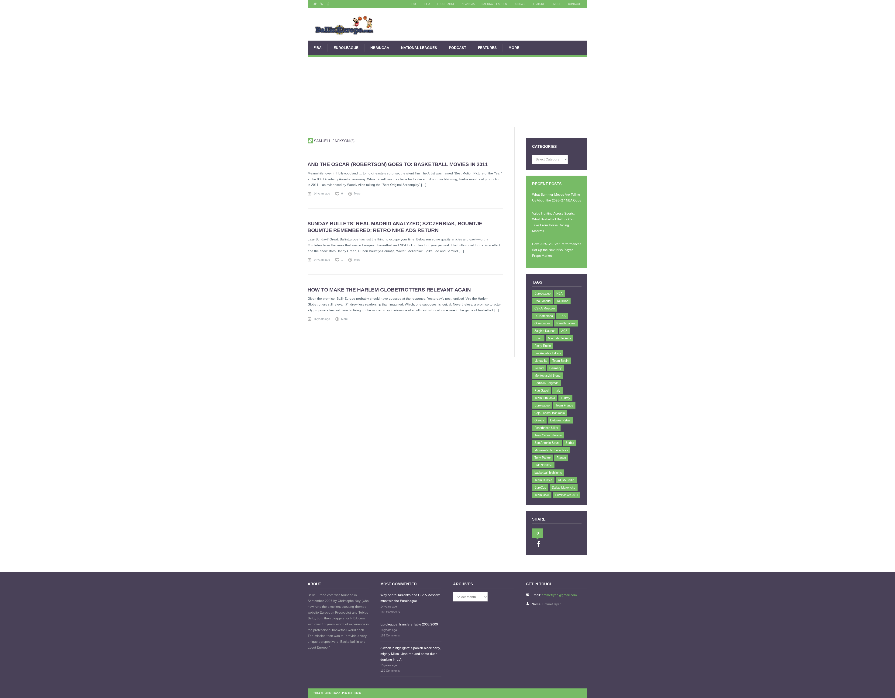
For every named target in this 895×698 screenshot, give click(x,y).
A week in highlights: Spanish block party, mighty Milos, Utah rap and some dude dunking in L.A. (410, 653)
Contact (574, 4)
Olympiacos (542, 323)
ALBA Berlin (566, 480)
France (561, 457)
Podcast (520, 4)
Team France (564, 405)
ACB (564, 331)
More (557, 4)
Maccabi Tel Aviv (559, 338)
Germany (555, 368)
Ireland (539, 368)
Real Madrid (542, 301)
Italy (557, 390)
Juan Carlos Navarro (548, 435)
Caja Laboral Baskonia (549, 413)
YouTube (562, 301)
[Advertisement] (447, 91)
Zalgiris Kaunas (544, 331)
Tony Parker (542, 457)
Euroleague (542, 405)
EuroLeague (446, 4)
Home (413, 4)
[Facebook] (327, 4)
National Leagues (494, 4)
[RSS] (321, 4)
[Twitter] (315, 4)
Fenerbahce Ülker (546, 428)
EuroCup (540, 487)
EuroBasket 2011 (566, 495)
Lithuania (540, 360)
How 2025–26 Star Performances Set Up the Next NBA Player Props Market (556, 249)
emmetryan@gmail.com (559, 595)
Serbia (569, 442)
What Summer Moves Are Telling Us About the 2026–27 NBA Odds (556, 197)
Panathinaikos (565, 323)
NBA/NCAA (468, 4)
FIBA (427, 4)
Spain (538, 338)
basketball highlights (548, 472)
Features (539, 4)
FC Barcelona (543, 316)
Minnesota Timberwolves (551, 450)
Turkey (565, 398)
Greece (539, 420)
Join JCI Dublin (351, 693)
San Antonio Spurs (547, 442)
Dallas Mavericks (563, 487)
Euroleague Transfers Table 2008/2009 (409, 624)
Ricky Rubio (542, 345)
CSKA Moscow (544, 308)
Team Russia (543, 480)
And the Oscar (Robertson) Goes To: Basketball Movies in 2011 (397, 164)
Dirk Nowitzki (543, 465)
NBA (559, 293)
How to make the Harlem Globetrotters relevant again (389, 290)
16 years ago (321, 319)
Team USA (541, 495)
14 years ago (321, 193)
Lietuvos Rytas (560, 420)
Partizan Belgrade (546, 383)
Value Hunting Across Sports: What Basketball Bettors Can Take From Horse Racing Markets (553, 222)
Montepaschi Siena (547, 375)
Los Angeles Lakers (547, 353)
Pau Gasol (541, 390)
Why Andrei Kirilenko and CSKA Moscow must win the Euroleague (410, 598)
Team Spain (560, 360)
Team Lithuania (544, 398)
